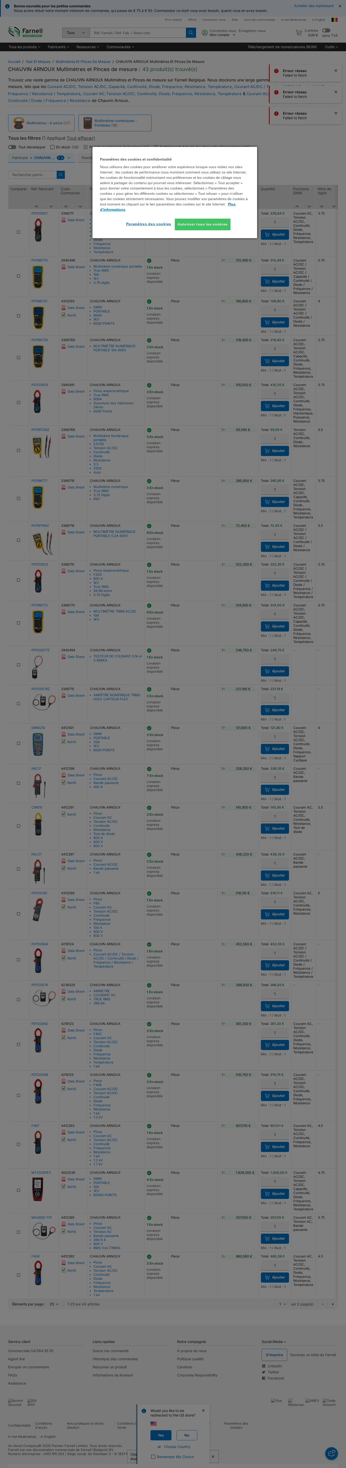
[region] (174, 192)
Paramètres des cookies (148, 224)
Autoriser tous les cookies (203, 224)
